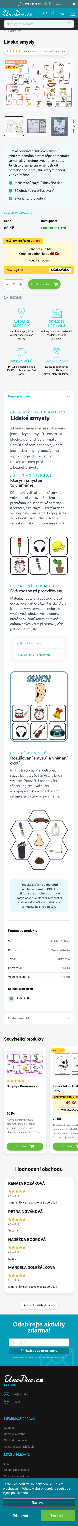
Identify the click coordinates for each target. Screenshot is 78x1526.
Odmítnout (20, 1515)
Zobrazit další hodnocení (39, 1305)
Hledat (68, 24)
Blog (7, 1463)
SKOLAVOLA (60, 270)
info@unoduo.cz (22, 1394)
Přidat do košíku (41, 284)
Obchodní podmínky (16, 1440)
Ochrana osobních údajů (19, 1446)
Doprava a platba (14, 1434)
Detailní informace (16, 213)
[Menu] (73, 13)
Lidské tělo (23, 998)
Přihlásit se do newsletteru (39, 1350)
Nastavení (39, 1502)
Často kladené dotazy (17, 1476)
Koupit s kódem (39, 260)
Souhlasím (57, 1515)
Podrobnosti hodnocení (52, 51)
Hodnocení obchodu (16, 1469)
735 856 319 (20, 1402)
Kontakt (9, 1427)
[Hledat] (45, 13)
